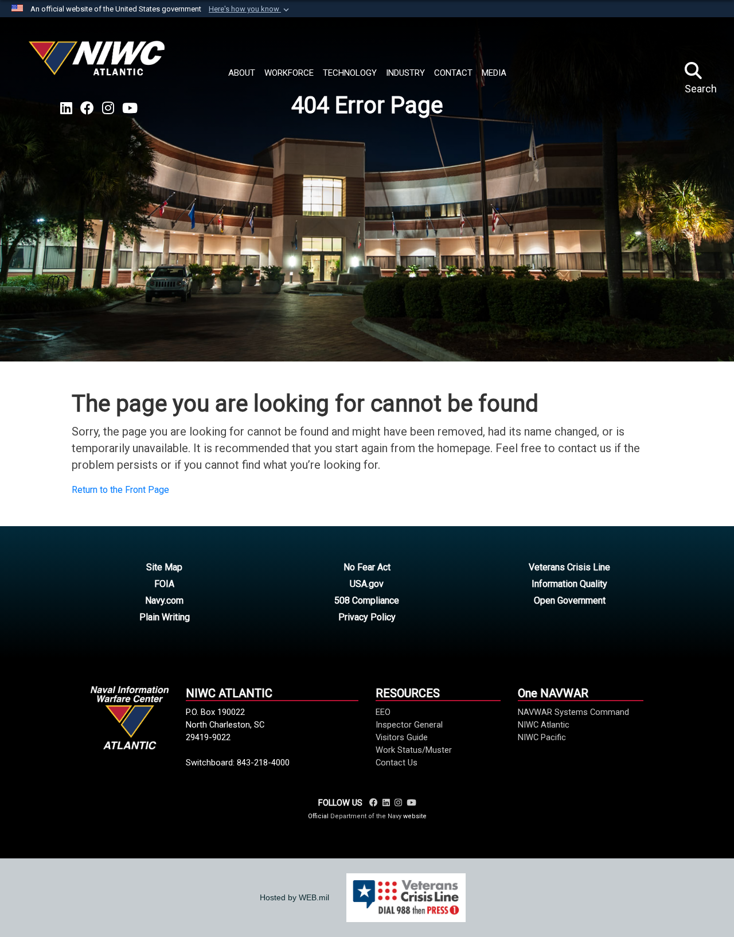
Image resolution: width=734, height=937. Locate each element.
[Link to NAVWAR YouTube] (411, 803)
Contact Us (396, 762)
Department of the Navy (365, 816)
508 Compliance (366, 600)
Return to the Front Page (120, 489)
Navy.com (164, 600)
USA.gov (367, 583)
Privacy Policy (367, 617)
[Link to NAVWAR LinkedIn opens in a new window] (66, 108)
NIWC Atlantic (543, 725)
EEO (383, 712)
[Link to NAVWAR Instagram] (398, 803)
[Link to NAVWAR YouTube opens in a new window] (130, 108)
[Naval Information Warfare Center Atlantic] (98, 63)
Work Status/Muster (414, 750)
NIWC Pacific (542, 737)
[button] (250, 9)
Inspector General (409, 725)
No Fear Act (367, 567)
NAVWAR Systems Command (573, 712)
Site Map (164, 567)
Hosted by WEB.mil (294, 897)
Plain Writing (164, 617)
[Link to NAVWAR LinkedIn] (386, 803)
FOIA (164, 583)
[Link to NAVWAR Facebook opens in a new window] (87, 108)
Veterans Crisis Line (569, 567)
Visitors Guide (402, 737)
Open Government (570, 600)
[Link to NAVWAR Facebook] (373, 803)
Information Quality (569, 583)
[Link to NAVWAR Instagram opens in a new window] (108, 108)
